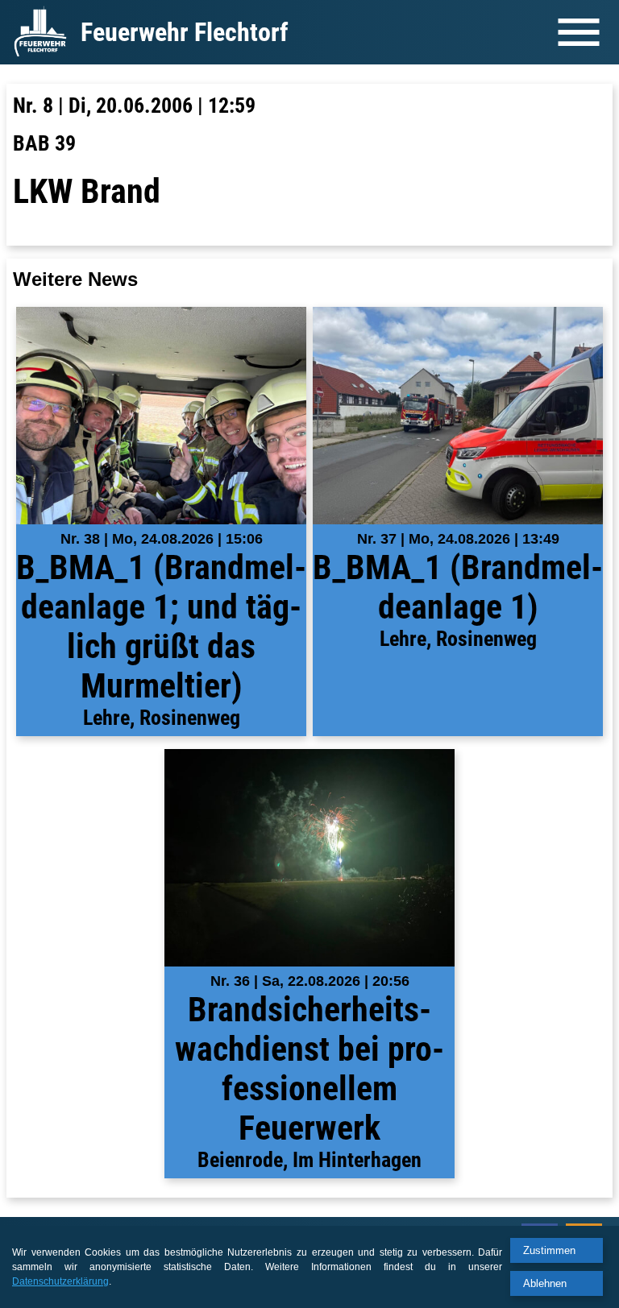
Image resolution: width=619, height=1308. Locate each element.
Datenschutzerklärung (60, 1281)
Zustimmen (549, 1250)
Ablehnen (545, 1283)
